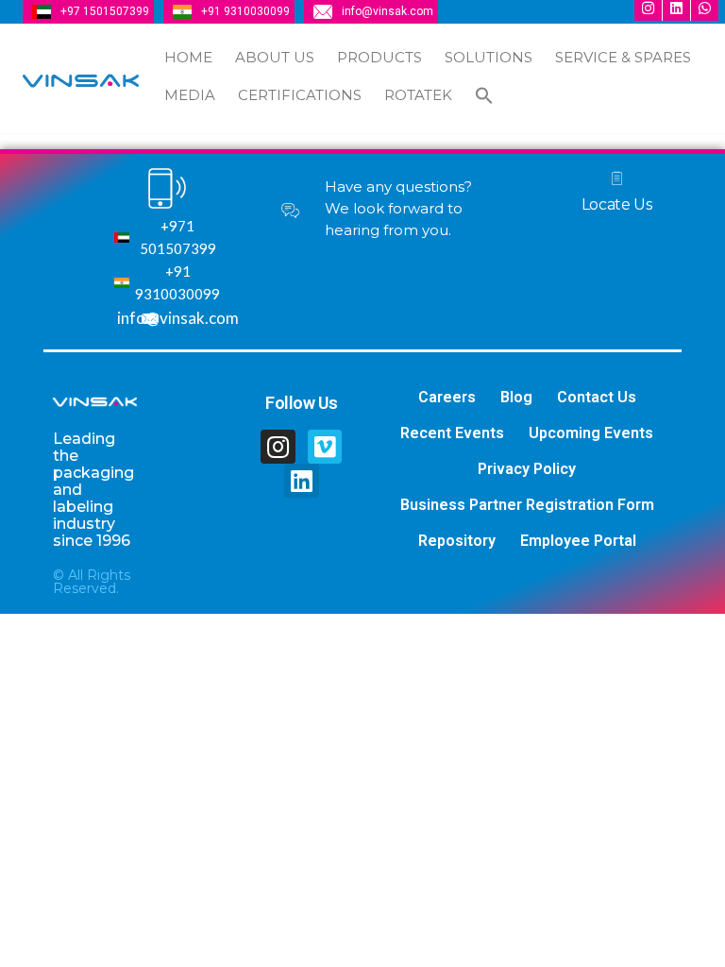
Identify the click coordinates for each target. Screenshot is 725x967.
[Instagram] (278, 447)
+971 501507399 (178, 237)
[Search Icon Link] (484, 97)
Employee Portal (578, 541)
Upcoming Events (591, 433)
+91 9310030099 (245, 11)
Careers (447, 397)
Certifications (300, 95)
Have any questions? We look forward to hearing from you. (398, 208)
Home (188, 57)
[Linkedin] (301, 481)
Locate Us (617, 204)
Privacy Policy (527, 469)
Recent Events (452, 433)
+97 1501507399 (104, 11)
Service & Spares (623, 57)
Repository (457, 541)
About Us (274, 57)
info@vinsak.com (387, 11)
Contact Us (596, 397)
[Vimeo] (325, 447)
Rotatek (418, 95)
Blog (516, 397)
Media (189, 95)
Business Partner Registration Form (527, 505)
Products (379, 57)
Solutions (488, 57)
